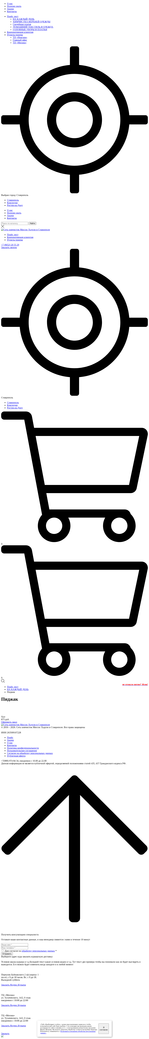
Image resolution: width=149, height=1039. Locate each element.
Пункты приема (15, 35)
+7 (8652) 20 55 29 (10, 245)
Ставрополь (13, 200)
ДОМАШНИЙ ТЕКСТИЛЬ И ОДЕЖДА (33, 27)
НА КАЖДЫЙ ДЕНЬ (23, 19)
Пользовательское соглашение (22, 750)
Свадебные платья (22, 24)
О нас (10, 3)
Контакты (12, 11)
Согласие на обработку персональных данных (30, 753)
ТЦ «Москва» (19, 42)
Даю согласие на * (31, 951)
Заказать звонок (9, 247)
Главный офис (20, 40)
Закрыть (5, 1033)
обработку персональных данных (38, 951)
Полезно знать (14, 6)
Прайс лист (12, 16)
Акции (10, 9)
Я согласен (104, 1028)
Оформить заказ (9, 722)
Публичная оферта (16, 756)
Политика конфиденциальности (23, 748)
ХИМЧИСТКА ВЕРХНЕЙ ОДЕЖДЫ (31, 21)
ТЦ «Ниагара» (20, 37)
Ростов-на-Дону (15, 205)
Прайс (10, 737)
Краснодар (12, 202)
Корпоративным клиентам (20, 32)
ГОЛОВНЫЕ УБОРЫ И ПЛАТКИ (30, 29)
